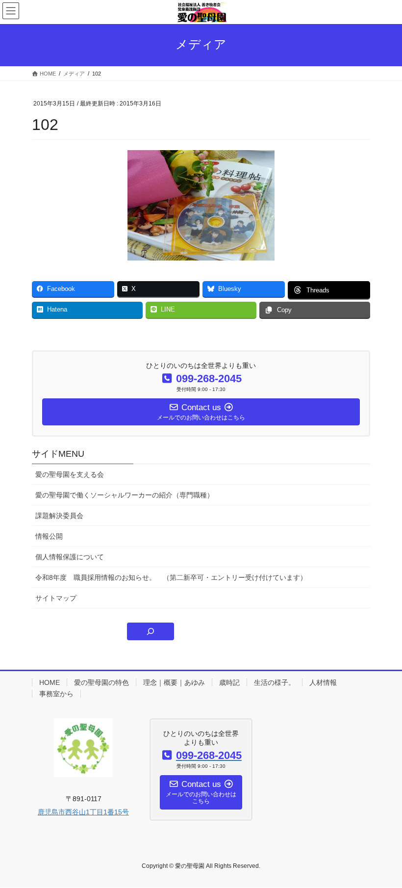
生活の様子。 (274, 682)
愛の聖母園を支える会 (69, 474)
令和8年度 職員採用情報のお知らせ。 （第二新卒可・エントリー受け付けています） (171, 577)
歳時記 (229, 682)
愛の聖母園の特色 (101, 682)
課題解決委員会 (59, 516)
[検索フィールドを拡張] (150, 631)
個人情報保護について (69, 557)
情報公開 (49, 536)
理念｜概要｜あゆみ (174, 682)
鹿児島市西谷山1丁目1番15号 (83, 812)
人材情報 (323, 682)
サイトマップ (55, 598)
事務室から (56, 694)
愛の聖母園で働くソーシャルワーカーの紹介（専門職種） (124, 495)
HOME (49, 682)
